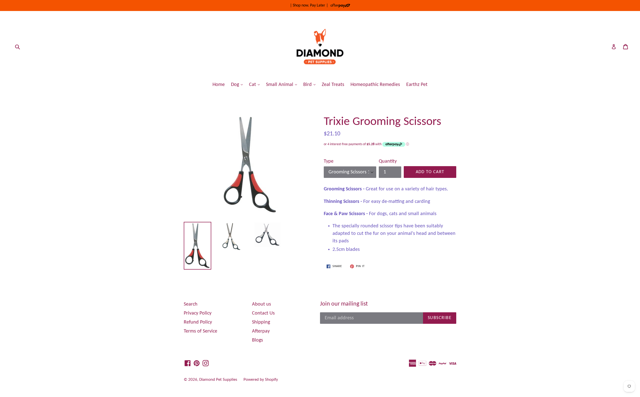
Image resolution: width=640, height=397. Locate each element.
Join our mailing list (344, 304)
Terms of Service (200, 331)
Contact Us (263, 313)
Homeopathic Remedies (375, 84)
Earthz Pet (417, 84)
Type (329, 161)
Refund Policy (198, 322)
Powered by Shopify (261, 380)
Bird (310, 84)
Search (191, 304)
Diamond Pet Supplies (218, 380)
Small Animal (283, 84)
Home (218, 84)
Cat (255, 84)
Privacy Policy (198, 313)
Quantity (388, 161)
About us (261, 304)
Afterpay (261, 331)
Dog (238, 84)
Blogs (257, 340)
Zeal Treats (333, 84)
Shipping (261, 322)
